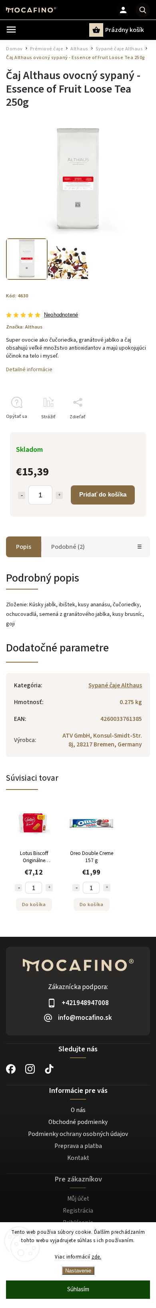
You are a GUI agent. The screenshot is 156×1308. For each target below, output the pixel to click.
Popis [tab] (23, 546)
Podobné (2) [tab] (68, 546)
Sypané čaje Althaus (115, 685)
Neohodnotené (61, 315)
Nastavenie (78, 1271)
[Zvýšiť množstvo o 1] (59, 495)
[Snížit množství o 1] (18, 887)
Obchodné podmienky (78, 1122)
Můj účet (78, 1198)
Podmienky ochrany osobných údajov (78, 1134)
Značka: (24, 326)
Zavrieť (124, 430)
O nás (78, 1110)
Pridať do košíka (102, 494)
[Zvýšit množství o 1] (49, 887)
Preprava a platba (78, 1146)
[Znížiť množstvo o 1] (21, 495)
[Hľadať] (143, 10)
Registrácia (78, 1210)
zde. (96, 1257)
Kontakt (78, 1158)
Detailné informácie (29, 370)
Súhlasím (78, 1289)
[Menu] (11, 30)
